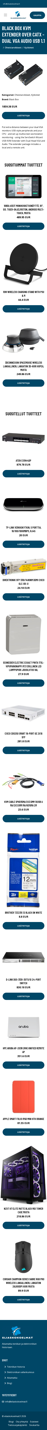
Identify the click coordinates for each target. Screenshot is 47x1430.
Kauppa (37, 15)
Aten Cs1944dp (23, 460)
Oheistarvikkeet (13, 47)
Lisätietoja (23, 115)
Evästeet (34, 1421)
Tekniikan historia (16, 1366)
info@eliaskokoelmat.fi (11, 4)
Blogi (9, 1383)
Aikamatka (12, 1377)
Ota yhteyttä (22, 1421)
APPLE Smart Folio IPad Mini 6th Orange (23, 1118)
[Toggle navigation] (5, 14)
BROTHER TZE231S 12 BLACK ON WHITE (23, 912)
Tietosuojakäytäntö (17, 1425)
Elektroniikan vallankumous (20, 1372)
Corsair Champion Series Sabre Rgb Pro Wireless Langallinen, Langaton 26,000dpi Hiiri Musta (23, 1282)
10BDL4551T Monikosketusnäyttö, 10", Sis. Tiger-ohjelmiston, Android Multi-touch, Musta (23, 209)
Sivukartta (34, 1425)
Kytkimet (29, 47)
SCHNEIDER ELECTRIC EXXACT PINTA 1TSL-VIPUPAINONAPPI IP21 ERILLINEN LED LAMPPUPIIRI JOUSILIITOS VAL (23, 666)
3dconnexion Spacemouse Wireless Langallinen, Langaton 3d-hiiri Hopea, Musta (23, 366)
